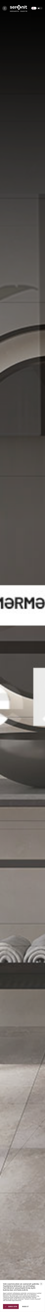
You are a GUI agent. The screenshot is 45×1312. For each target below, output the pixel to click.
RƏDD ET (25, 1307)
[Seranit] (18, 8)
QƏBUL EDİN (12, 1307)
